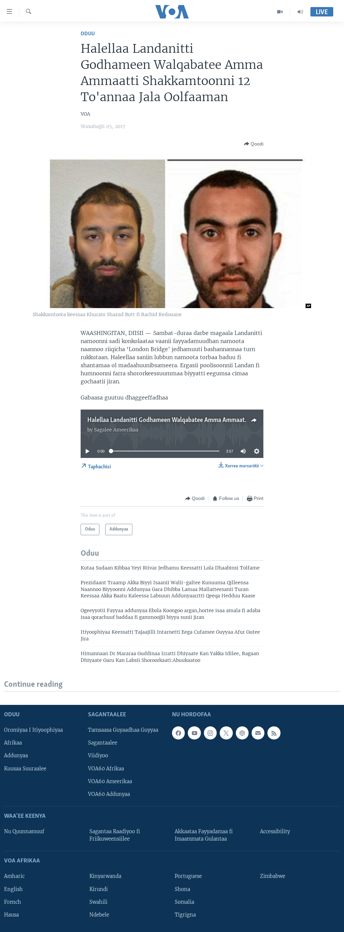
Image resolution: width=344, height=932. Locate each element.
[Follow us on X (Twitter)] (226, 733)
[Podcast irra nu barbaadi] (242, 733)
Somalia (184, 902)
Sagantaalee (102, 743)
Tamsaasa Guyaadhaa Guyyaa (123, 730)
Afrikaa (13, 743)
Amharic (14, 877)
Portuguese (188, 877)
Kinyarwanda (105, 877)
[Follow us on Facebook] (178, 733)
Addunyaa (16, 756)
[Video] (280, 12)
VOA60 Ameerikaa (110, 781)
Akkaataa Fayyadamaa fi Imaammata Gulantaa (204, 835)
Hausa (11, 915)
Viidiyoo (98, 756)
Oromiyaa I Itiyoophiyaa (33, 730)
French (12, 902)
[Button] (253, 144)
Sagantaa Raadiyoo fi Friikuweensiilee (114, 835)
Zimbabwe (272, 877)
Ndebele (99, 915)
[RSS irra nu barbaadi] (273, 733)
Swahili (98, 902)
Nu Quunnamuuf (24, 832)
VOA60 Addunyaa (109, 794)
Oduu (88, 34)
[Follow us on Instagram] (210, 733)
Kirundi (98, 889)
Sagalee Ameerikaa (116, 430)
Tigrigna (185, 915)
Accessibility (275, 832)
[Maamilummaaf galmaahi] (258, 733)
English (13, 889)
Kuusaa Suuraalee (25, 769)
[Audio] (300, 12)
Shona (182, 889)
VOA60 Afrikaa (106, 769)
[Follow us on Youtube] (194, 733)
